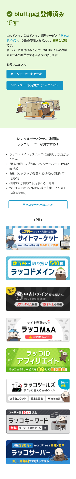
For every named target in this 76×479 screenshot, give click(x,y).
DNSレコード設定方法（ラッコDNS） (35, 85)
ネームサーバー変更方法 (26, 74)
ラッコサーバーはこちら (38, 204)
